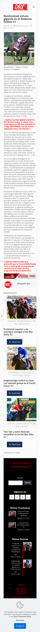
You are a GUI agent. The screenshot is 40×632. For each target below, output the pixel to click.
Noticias (21, 584)
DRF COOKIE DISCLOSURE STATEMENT (21, 591)
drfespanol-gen (22, 25)
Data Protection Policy (22, 616)
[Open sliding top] (20, 2)
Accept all (20, 626)
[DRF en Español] (20, 7)
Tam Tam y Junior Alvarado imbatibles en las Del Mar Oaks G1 (19, 434)
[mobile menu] (33, 7)
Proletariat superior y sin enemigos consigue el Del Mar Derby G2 (18, 331)
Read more (20, 620)
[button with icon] (11, 497)
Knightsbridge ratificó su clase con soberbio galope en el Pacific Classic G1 (20, 383)
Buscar (20, 478)
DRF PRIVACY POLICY (21, 597)
